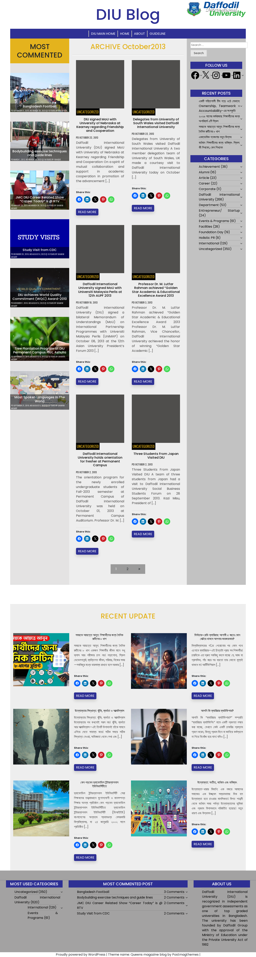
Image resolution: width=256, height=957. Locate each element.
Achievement (209, 166)
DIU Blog (128, 14)
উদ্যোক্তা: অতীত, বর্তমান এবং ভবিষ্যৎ (217, 782)
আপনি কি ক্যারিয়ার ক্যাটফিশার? (217, 710)
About (139, 33)
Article (204, 178)
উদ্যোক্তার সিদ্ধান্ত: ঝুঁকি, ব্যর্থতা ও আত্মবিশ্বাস (99, 710)
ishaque (57, 159)
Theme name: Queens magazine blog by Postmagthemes (153, 954)
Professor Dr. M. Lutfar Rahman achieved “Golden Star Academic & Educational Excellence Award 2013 (156, 290)
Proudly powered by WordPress (80, 954)
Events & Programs (214, 221)
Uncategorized (88, 111)
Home (124, 33)
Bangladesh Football (39, 106)
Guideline (158, 33)
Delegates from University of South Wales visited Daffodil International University (156, 123)
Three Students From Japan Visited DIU (156, 455)
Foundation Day (211, 232)
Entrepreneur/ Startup (219, 210)
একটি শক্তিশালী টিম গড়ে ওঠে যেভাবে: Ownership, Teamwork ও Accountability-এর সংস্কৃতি (219, 106)
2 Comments (174, 897)
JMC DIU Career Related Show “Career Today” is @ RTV (39, 199)
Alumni (204, 172)
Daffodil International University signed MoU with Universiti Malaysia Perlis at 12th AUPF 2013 (100, 290)
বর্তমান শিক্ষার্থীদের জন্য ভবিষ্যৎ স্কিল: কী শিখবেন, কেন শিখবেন (219, 145)
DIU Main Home (103, 33)
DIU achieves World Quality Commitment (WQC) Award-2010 (39, 297)
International (209, 243)
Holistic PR (207, 237)
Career (204, 183)
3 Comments (174, 892)
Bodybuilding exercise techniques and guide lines (39, 153)
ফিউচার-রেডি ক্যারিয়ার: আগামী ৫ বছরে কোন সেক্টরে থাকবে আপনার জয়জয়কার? (217, 637)
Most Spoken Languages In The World (39, 399)
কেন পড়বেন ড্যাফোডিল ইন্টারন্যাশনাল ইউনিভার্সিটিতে (99, 784)
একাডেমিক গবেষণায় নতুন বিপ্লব (215, 137)
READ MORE (87, 212)
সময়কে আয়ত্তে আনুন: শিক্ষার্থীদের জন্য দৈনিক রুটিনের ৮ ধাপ (219, 129)
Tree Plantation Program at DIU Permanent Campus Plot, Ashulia (39, 350)
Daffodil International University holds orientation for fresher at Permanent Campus (100, 459)
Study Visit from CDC (40, 250)
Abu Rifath (62, 110)
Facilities (205, 226)
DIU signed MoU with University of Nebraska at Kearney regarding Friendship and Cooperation (100, 125)
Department (209, 205)
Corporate (207, 189)
